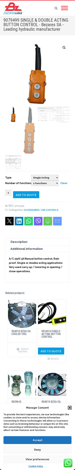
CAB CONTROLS (49, 210)
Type (8, 177)
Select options (23, 350)
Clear (63, 183)
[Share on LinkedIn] (19, 221)
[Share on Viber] (38, 221)
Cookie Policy (35, 466)
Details (55, 358)
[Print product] (48, 221)
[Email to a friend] (57, 221)
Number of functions (18, 183)
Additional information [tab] (26, 249)
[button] (70, 407)
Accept (37, 440)
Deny (37, 449)
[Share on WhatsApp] (28, 221)
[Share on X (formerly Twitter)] (9, 221)
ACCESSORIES (31, 210)
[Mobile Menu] (64, 8)
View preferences (37, 459)
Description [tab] (19, 242)
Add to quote (26, 195)
